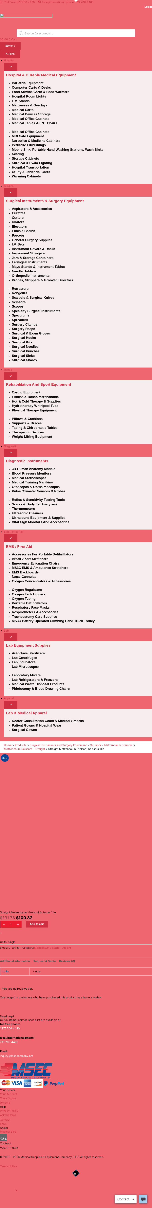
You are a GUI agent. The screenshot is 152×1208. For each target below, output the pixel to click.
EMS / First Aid (19, 547)
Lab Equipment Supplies (28, 645)
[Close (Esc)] (139, 4)
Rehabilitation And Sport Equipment (38, 384)
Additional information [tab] (15, 961)
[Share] (130, 4)
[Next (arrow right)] (145, 604)
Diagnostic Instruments (27, 461)
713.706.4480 (9, 1042)
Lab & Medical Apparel (26, 713)
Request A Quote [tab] (44, 961)
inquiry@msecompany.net (16, 1055)
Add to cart (37, 924)
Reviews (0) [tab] (67, 961)
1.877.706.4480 (10, 1028)
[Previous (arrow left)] (7, 604)
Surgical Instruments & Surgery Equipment (45, 201)
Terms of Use (8, 1166)
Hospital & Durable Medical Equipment (41, 75)
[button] (16, 1190)
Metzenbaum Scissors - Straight (52, 947)
